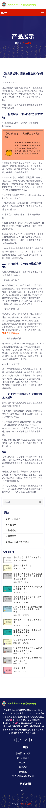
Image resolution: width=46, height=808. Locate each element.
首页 (17, 43)
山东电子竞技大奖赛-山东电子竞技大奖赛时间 (27, 588)
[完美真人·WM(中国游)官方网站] (23, 4)
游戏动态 (12, 530)
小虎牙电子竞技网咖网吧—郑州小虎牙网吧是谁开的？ (27, 598)
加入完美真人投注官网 (18, 542)
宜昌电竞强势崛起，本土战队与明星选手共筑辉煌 (27, 631)
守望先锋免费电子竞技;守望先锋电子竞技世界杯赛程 (27, 649)
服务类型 (12, 536)
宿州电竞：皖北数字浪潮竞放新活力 (27, 621)
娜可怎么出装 (19, 668)
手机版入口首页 (23, 753)
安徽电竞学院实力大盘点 (24, 640)
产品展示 (12, 525)
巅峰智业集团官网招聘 (23, 565)
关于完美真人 (14, 519)
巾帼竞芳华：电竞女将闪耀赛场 (27, 557)
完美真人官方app (27, 804)
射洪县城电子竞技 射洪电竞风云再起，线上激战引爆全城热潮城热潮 (27, 609)
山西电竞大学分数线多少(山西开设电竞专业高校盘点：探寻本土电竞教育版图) (27, 576)
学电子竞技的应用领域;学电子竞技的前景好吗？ (27, 660)
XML (23, 790)
